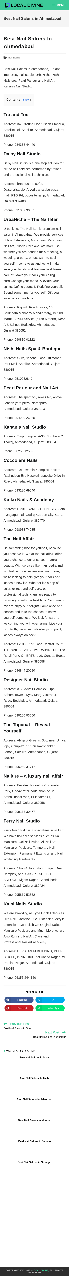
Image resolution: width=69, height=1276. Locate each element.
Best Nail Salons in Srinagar (34, 1162)
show (26, 99)
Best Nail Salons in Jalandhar (34, 1099)
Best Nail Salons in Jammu (34, 1141)
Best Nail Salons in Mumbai (34, 1120)
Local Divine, (40, 1270)
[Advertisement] (34, 1217)
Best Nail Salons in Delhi (34, 1078)
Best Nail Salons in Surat (34, 1057)
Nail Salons (14, 57)
